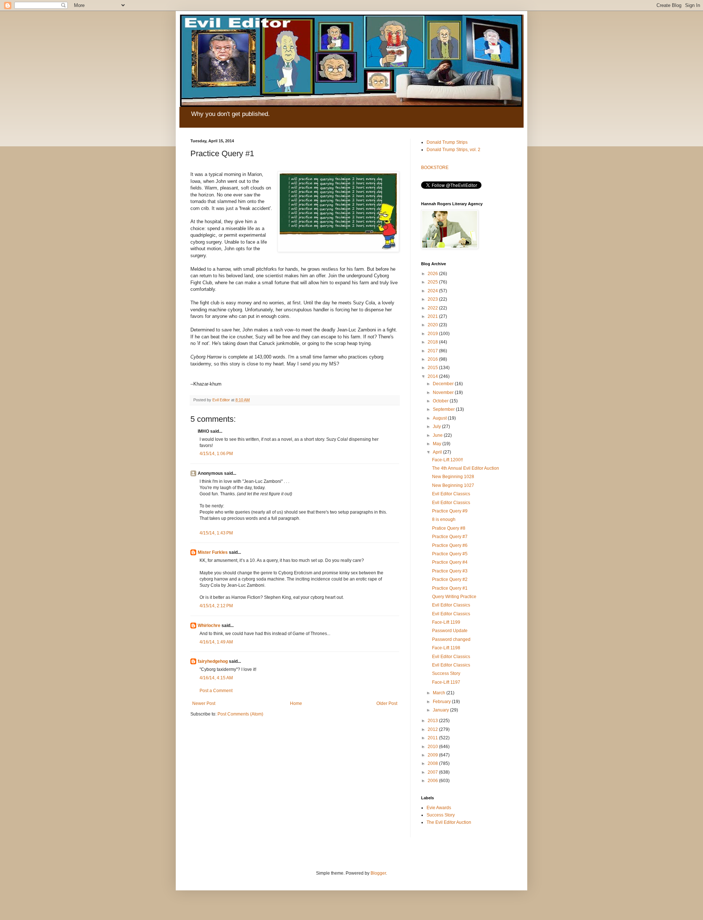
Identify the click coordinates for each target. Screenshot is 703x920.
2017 (433, 350)
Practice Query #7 (450, 536)
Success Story (446, 673)
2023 (433, 299)
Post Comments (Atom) (240, 714)
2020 (433, 324)
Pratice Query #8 (448, 528)
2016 (433, 359)
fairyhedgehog (213, 661)
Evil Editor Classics (451, 493)
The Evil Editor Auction (449, 822)
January (441, 710)
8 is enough (443, 519)
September (444, 409)
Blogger (378, 873)
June (438, 435)
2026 (433, 273)
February (442, 701)
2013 (433, 720)
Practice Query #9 (450, 511)
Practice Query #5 (450, 553)
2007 (433, 772)
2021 (433, 316)
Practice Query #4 (450, 562)
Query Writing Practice (454, 596)
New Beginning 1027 (453, 485)
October (441, 400)
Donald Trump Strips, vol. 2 (453, 149)
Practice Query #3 (450, 571)
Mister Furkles (213, 552)
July (437, 426)
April (438, 452)
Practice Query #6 (450, 545)
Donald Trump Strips (447, 142)
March (439, 692)
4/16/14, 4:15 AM (216, 677)
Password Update (450, 630)
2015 (433, 367)
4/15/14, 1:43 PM (216, 533)
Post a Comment (216, 690)
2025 (433, 282)
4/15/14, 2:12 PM (216, 605)
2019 (433, 333)
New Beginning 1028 (453, 476)
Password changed (451, 639)
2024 (433, 290)
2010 (433, 746)
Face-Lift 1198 (446, 647)
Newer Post (203, 703)
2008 (433, 763)
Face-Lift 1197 (446, 682)
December (444, 383)
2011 (433, 737)
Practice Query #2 (450, 579)
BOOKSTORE (435, 167)
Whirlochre (209, 625)
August (440, 418)
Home (296, 703)
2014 (433, 376)
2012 (433, 729)
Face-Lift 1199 (446, 622)
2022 (433, 308)
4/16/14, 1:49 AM (216, 642)
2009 (433, 755)
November (444, 392)
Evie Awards (439, 807)
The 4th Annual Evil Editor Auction (465, 468)
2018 (433, 342)
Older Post (386, 703)
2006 (433, 780)
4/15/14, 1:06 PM (216, 453)
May (437, 443)
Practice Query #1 (450, 588)
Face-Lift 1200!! (447, 459)
